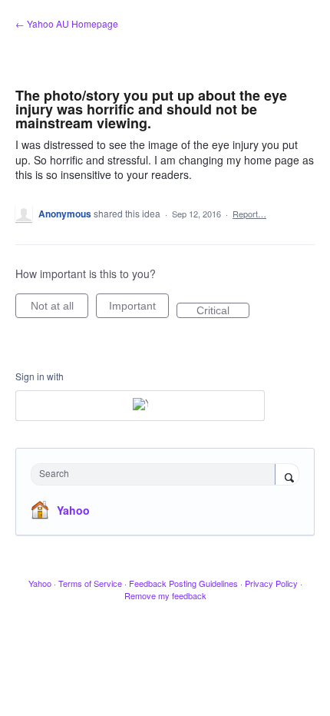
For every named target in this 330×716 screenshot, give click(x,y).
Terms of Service (90, 583)
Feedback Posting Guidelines (183, 583)
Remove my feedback (165, 595)
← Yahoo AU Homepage (66, 23)
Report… (249, 213)
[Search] (287, 475)
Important (139, 309)
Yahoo (73, 510)
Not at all (59, 309)
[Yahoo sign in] (140, 405)
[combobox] (156, 474)
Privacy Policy (271, 583)
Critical (222, 311)
